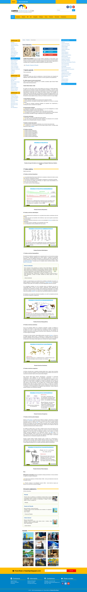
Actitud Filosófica (14, 77)
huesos (51, 335)
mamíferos (33, 291)
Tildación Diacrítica (14, 96)
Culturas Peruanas (14, 52)
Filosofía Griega (64, 47)
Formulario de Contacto (32, 583)
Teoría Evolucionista (65, 64)
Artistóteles (63, 50)
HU (30, 16)
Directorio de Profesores (13, 56)
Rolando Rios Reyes (54, 590)
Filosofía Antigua (64, 46)
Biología (41, 16)
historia (50, 220)
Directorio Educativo (14, 45)
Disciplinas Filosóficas (65, 59)
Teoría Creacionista (65, 63)
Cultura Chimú (13, 86)
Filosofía (51, 16)
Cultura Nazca (13, 79)
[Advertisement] (43, 28)
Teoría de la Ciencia (65, 72)
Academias (13, 48)
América (12, 73)
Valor (62, 77)
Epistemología (64, 70)
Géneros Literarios (14, 89)
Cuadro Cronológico (14, 67)
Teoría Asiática (13, 83)
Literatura (18, 16)
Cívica (46, 16)
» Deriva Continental (28, 278)
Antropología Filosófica (65, 60)
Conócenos (13, 583)
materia (32, 126)
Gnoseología (63, 66)
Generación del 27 (14, 103)
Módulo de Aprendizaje (15, 81)
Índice (13, 16)
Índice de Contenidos (15, 582)
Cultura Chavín (14, 51)
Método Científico (64, 76)
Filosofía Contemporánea (66, 55)
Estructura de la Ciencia (65, 74)
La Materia (13, 70)
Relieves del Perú (14, 99)
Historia (23, 16)
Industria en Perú (14, 90)
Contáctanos (63, 16)
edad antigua (29, 419)
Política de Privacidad (32, 581)
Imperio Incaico (14, 62)
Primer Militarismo (14, 53)
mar (37, 422)
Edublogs (12, 42)
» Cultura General (27, 525)
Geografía (35, 16)
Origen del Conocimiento (66, 67)
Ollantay (12, 106)
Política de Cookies (31, 582)
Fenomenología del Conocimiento (67, 69)
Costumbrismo (13, 94)
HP (27, 16)
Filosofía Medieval (64, 52)
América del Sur (49, 282)
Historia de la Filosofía (65, 45)
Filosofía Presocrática (65, 49)
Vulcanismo (13, 71)
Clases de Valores (64, 79)
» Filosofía (26, 502)
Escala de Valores (64, 80)
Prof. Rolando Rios (23, 1)
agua (52, 432)
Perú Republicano (14, 107)
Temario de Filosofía (65, 43)
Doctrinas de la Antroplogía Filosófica (68, 62)
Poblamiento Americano (15, 69)
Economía (57, 16)
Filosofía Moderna (64, 53)
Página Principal (14, 581)
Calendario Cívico (14, 44)
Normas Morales (64, 81)
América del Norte (28, 260)
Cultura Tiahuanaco (14, 66)
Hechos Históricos (14, 60)
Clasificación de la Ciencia (66, 73)
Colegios (12, 46)
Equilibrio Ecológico (14, 87)
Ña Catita (12, 80)
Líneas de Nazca (14, 64)
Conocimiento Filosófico (65, 57)
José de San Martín (14, 97)
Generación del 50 (14, 104)
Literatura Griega (14, 63)
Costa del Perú (13, 84)
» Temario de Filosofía (28, 514)
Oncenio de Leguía (14, 100)
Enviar (71, 570)
